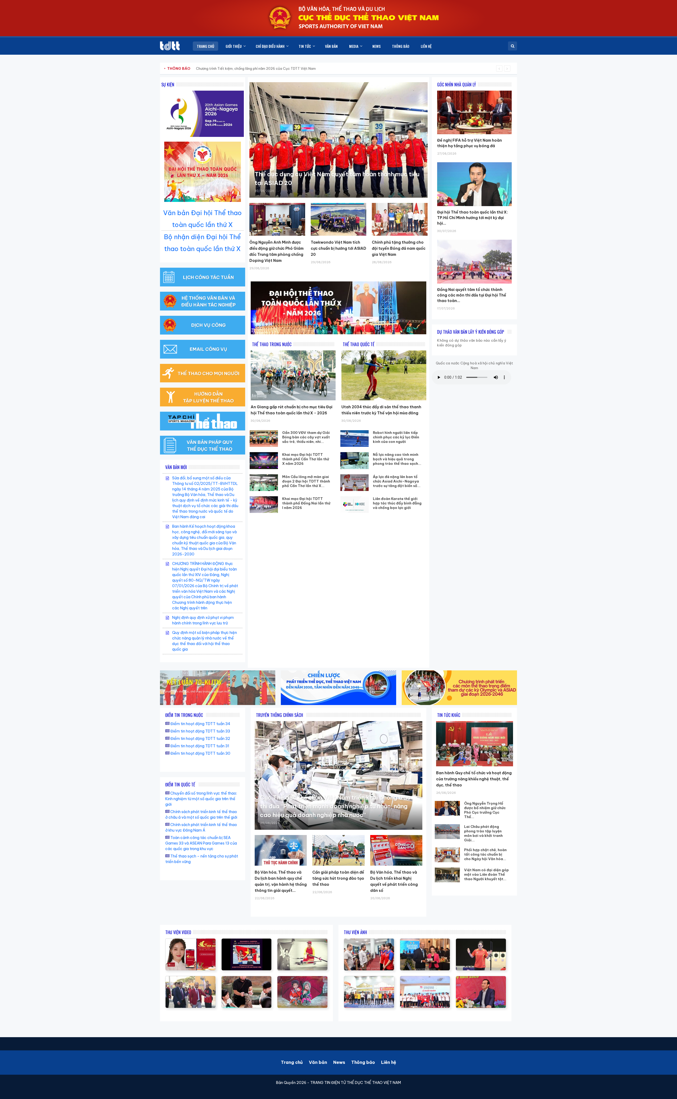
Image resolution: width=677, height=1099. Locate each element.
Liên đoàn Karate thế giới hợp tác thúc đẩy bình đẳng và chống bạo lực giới (397, 503)
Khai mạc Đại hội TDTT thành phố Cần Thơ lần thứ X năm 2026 (305, 459)
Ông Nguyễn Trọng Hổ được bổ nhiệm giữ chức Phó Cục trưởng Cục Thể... (485, 810)
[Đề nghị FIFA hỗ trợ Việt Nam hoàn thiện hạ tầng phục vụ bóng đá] (474, 90)
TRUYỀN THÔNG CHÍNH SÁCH (279, 715)
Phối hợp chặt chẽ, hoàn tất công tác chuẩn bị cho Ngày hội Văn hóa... (485, 854)
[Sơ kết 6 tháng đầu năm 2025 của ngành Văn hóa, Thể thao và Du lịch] (302, 978)
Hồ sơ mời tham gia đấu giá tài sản (195, 68)
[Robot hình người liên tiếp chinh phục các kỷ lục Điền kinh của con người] (354, 438)
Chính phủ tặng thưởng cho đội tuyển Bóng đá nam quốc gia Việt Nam (399, 248)
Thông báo (363, 1062)
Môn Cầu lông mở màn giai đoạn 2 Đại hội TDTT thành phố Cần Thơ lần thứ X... (306, 481)
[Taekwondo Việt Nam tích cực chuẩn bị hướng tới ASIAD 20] (339, 219)
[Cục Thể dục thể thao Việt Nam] (170, 45)
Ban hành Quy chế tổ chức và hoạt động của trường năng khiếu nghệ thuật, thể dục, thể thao (474, 779)
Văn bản (318, 1062)
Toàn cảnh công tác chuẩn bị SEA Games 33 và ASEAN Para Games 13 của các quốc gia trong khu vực (201, 843)
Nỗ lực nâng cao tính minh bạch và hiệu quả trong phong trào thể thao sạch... (397, 459)
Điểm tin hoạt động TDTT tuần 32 (200, 738)
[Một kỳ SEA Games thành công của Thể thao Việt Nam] (247, 941)
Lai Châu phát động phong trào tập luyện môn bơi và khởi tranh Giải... (483, 833)
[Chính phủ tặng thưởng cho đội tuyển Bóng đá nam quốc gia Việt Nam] (400, 219)
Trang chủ (292, 1062)
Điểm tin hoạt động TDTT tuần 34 (200, 723)
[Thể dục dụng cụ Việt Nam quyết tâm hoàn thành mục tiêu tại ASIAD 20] (338, 140)
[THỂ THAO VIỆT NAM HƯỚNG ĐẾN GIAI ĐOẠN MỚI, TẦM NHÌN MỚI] (302, 941)
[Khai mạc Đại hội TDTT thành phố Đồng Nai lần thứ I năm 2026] (264, 504)
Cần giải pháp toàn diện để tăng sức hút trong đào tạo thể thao (338, 878)
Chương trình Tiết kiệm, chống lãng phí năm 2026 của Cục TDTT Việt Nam (256, 68)
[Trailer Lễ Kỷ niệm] (191, 941)
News (339, 1062)
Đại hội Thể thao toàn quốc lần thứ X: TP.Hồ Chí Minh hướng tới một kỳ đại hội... (472, 218)
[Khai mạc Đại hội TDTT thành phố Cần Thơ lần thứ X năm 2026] (264, 460)
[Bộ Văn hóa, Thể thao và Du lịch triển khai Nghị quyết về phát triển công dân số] (396, 850)
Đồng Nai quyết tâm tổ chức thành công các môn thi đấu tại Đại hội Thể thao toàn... (471, 295)
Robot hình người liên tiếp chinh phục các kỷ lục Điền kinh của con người (396, 437)
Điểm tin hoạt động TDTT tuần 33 (200, 731)
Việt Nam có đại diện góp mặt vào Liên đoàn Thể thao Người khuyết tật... (486, 874)
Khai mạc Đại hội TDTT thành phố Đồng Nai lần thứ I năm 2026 (306, 503)
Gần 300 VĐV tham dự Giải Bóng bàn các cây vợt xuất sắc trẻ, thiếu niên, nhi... (306, 437)
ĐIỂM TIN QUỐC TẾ (180, 784)
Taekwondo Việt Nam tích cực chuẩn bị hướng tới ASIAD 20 (338, 248)
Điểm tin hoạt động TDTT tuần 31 (199, 746)
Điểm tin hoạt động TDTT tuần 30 (200, 753)
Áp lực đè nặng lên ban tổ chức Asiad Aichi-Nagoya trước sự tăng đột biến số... (396, 481)
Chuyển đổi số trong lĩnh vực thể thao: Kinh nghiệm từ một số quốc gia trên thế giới (201, 799)
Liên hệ (388, 1062)
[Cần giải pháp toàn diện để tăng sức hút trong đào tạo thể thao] (338, 850)
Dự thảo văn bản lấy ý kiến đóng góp (470, 332)
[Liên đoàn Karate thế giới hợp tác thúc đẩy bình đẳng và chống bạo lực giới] (354, 504)
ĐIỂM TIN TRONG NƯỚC (184, 715)
